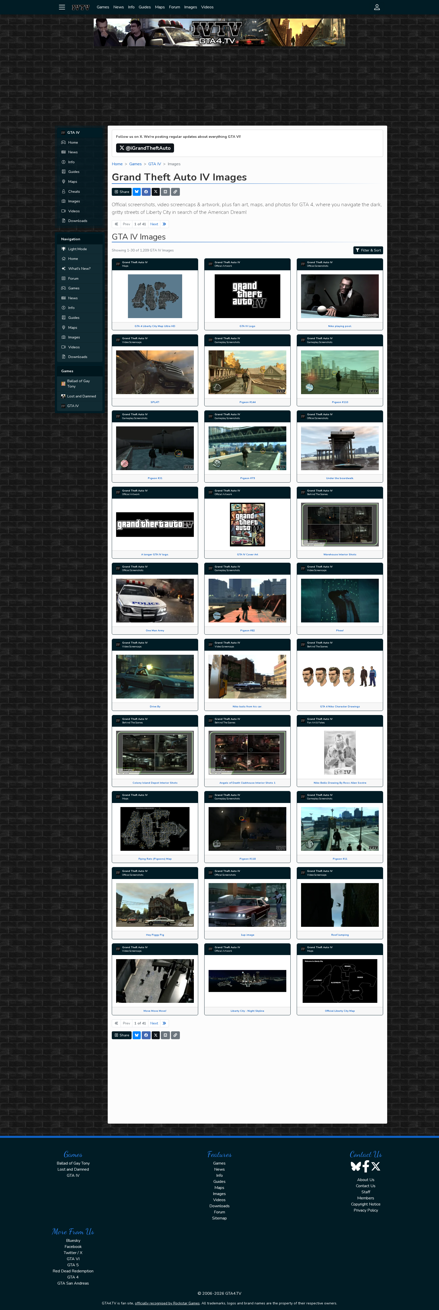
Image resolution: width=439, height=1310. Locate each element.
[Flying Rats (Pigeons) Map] (155, 828)
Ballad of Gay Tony (78, 383)
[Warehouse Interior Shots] (340, 524)
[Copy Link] (175, 192)
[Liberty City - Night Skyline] (247, 981)
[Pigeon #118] (247, 828)
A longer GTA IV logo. (155, 554)
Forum (174, 7)
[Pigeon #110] (340, 372)
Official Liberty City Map (340, 1011)
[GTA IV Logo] (247, 296)
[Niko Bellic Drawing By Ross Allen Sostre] (340, 752)
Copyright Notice (366, 1204)
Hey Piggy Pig (155, 934)
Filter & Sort (370, 250)
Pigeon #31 (155, 478)
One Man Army (155, 630)
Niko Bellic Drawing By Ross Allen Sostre (340, 782)
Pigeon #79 (247, 478)
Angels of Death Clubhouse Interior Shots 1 (247, 782)
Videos (207, 7)
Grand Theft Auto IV (135, 262)
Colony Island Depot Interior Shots (155, 782)
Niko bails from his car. (247, 706)
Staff (366, 1192)
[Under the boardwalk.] (340, 448)
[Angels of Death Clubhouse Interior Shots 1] (247, 752)
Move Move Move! (155, 1011)
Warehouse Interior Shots (339, 554)
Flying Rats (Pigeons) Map (155, 858)
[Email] (165, 192)
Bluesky (73, 1240)
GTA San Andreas (73, 1283)
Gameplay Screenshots (227, 342)
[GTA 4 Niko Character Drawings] (340, 676)
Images (190, 7)
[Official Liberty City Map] (340, 981)
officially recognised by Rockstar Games (167, 1303)
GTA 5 (73, 1265)
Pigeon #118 (248, 858)
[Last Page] (164, 224)
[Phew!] (340, 600)
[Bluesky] (137, 192)
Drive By (155, 706)
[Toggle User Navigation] (377, 7)
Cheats (74, 191)
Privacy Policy (366, 1210)
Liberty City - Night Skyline (247, 1011)
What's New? (79, 268)
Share (124, 191)
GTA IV (73, 405)
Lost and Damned (81, 396)
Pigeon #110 (340, 402)
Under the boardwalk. (340, 478)
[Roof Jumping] (340, 904)
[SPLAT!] (155, 372)
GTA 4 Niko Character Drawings (340, 706)
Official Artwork (223, 265)
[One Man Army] (155, 600)
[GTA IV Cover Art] (247, 524)
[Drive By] (155, 676)
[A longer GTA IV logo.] (155, 524)
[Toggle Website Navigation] (62, 7)
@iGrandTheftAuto (147, 148)
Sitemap (219, 1218)
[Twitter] (156, 192)
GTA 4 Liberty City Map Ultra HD (155, 326)
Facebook (73, 1246)
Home (73, 142)
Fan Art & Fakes (316, 722)
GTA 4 (73, 1277)
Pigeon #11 (340, 858)
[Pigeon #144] (247, 372)
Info (131, 7)
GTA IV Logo (247, 326)
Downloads (77, 220)
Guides (145, 7)
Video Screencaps (132, 342)
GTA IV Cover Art (247, 554)
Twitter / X (73, 1253)
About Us (365, 1180)
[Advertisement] (219, 86)
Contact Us (365, 1186)
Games (103, 7)
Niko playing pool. (340, 326)
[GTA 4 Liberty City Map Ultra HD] (155, 296)
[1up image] (247, 904)
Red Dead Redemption (73, 1271)
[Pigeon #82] (247, 600)
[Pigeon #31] (155, 448)
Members (365, 1198)
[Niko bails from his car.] (247, 676)
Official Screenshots (317, 265)
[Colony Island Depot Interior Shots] (155, 752)
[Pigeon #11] (340, 828)
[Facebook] (146, 192)
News (118, 7)
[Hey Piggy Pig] (155, 904)
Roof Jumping (340, 934)
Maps (160, 7)
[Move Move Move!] (155, 981)
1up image (247, 934)
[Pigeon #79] (247, 448)
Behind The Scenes (317, 494)
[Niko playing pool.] (340, 296)
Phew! (340, 630)
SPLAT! (155, 402)
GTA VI (73, 1259)
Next (154, 224)
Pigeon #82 (247, 630)
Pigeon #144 (248, 402)
